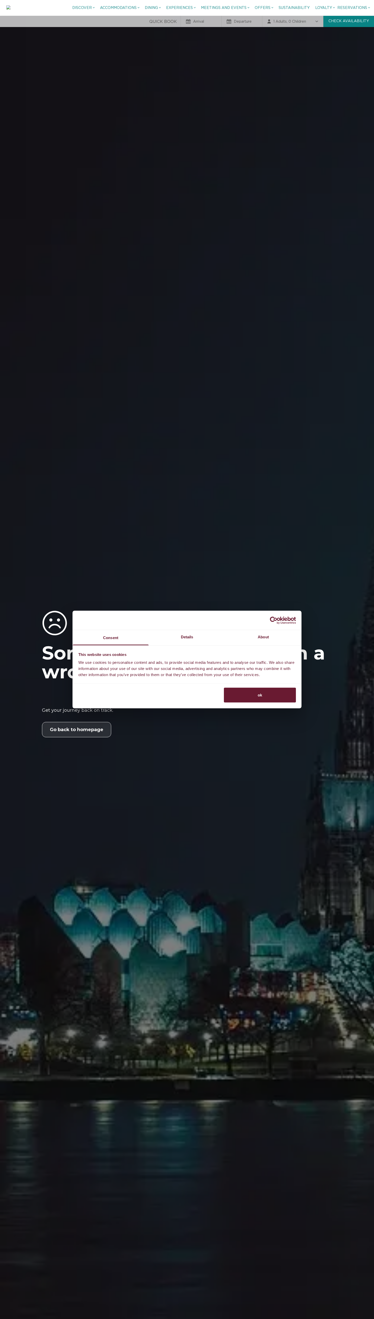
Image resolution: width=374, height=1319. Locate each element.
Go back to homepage (76, 729)
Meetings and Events (224, 8)
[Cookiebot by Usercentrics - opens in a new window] (273, 620)
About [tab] (263, 637)
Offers (262, 8)
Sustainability (294, 8)
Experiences (179, 8)
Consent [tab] (110, 638)
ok (260, 695)
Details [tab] (187, 637)
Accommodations (118, 8)
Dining (151, 8)
